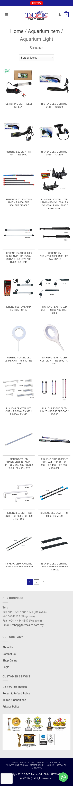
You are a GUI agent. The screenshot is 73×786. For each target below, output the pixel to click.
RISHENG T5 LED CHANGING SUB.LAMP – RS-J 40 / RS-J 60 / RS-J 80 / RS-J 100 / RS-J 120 (18, 464)
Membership (37, 765)
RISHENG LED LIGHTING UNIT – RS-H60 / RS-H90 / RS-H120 (54, 566)
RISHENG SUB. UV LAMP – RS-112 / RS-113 (19, 308)
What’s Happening (17, 765)
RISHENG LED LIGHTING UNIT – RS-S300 (54, 153)
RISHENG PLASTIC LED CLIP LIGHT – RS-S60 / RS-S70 (54, 360)
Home (16, 31)
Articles (62, 765)
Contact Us (9, 654)
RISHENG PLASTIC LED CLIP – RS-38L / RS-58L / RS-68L (54, 309)
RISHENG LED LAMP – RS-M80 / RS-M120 (54, 514)
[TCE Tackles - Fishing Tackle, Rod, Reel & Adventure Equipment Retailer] (36, 14)
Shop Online (10, 660)
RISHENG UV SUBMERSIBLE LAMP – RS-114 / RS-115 (54, 256)
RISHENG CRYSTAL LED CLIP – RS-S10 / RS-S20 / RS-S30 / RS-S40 (18, 411)
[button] (6, 14)
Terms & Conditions (14, 700)
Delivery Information (15, 686)
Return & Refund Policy (16, 693)
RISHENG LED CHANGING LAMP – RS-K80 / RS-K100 (19, 565)
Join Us (50, 765)
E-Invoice (37, 768)
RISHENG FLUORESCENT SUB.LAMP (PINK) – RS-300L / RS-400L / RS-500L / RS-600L (54, 464)
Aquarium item (44, 31)
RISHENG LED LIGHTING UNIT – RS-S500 (54, 105)
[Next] (43, 582)
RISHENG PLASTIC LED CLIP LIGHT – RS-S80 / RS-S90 (19, 360)
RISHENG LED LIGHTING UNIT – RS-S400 (19, 153)
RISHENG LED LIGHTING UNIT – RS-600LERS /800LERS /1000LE (19, 202)
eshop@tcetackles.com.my (28, 625)
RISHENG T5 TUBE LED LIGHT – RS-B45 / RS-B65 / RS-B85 (54, 411)
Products (42, 763)
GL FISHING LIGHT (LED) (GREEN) (18, 105)
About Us (8, 647)
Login (6, 667)
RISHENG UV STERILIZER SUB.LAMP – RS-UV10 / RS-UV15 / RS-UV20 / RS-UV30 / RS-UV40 (18, 257)
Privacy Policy (11, 706)
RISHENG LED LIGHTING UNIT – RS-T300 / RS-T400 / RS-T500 (19, 515)
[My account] (59, 14)
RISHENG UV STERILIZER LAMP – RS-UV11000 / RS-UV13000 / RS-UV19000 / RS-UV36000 (54, 204)
